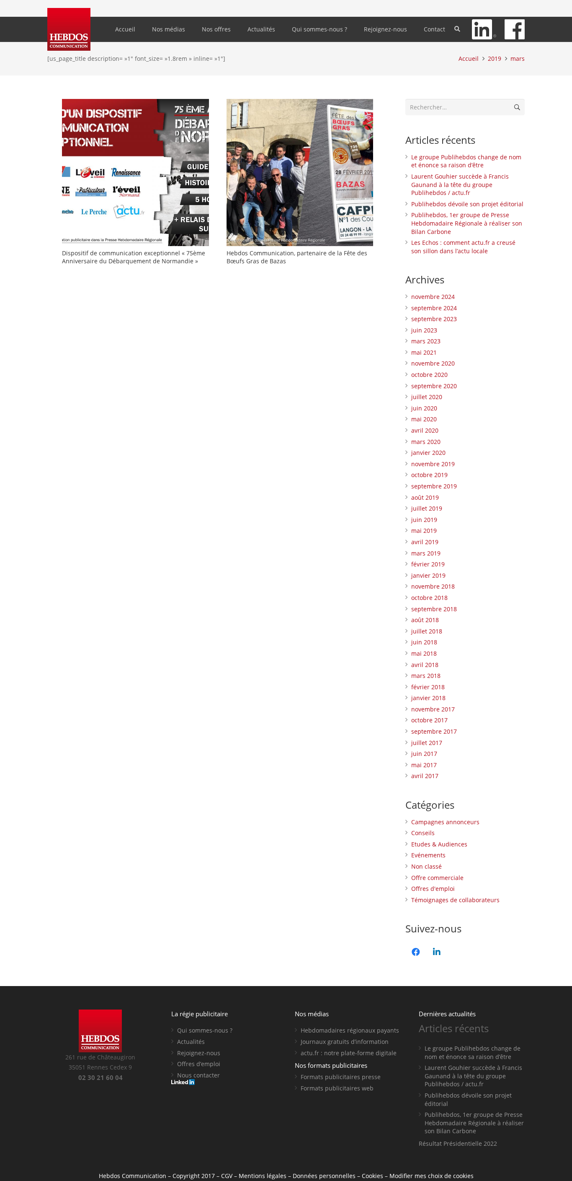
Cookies (372, 1176)
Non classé (426, 866)
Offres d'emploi (433, 889)
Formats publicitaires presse (341, 1077)
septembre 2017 (434, 731)
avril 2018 (424, 665)
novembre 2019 (433, 464)
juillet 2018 (426, 631)
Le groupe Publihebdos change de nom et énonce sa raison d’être (466, 161)
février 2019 (428, 564)
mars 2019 (426, 553)
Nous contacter (198, 1075)
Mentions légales (262, 1176)
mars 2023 (426, 341)
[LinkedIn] (436, 952)
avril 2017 (424, 776)
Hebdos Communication (132, 1176)
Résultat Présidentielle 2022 (458, 1143)
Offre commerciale (437, 878)
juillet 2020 (426, 397)
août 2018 (425, 620)
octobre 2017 (429, 720)
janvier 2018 (428, 698)
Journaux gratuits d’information (345, 1042)
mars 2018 (426, 676)
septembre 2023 (434, 319)
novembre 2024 (433, 297)
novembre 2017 (433, 709)
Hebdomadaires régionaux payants (350, 1030)
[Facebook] (415, 952)
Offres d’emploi (198, 1064)
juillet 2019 (426, 508)
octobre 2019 (429, 475)
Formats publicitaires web (337, 1088)
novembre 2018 (433, 586)
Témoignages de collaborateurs (455, 900)
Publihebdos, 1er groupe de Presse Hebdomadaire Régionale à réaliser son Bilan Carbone (466, 223)
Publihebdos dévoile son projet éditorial (467, 204)
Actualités (191, 1042)
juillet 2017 (426, 743)
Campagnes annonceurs (445, 822)
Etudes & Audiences (439, 844)
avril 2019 (424, 542)
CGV (226, 1176)
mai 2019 (424, 531)
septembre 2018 (434, 609)
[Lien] (68, 29)
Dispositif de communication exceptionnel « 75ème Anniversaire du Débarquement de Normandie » (133, 257)
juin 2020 (424, 408)
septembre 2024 (434, 308)
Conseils (423, 833)
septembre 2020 (434, 386)
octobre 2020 (429, 375)
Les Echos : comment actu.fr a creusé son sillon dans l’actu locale (463, 247)
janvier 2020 (428, 453)
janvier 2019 (428, 575)
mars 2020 (426, 442)
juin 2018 (424, 642)
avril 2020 (424, 430)
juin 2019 (424, 520)
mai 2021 (424, 352)
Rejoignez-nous (198, 1053)
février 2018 (428, 687)
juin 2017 (424, 754)
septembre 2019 (434, 486)
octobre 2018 (429, 598)
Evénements (428, 855)
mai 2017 (424, 765)
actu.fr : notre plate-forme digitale (349, 1053)
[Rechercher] (457, 29)
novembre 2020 (433, 363)
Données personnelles (324, 1176)
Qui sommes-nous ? (204, 1030)
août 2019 (425, 497)
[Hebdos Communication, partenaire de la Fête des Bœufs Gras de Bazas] (300, 172)
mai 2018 (424, 653)
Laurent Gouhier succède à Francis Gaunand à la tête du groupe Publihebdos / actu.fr (460, 184)
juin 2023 (424, 330)
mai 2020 (424, 419)
